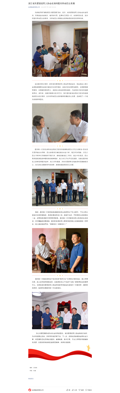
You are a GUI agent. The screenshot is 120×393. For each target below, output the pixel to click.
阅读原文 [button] (31, 378)
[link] (38, 390)
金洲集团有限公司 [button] (34, 7)
